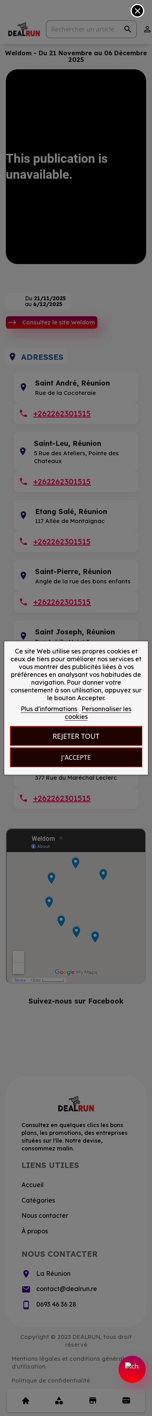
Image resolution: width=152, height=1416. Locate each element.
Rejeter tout (76, 736)
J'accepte (76, 757)
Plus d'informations (50, 709)
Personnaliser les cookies (98, 712)
